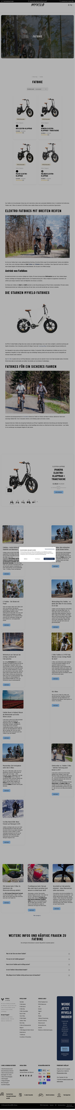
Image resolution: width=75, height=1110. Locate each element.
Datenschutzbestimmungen (50, 548)
